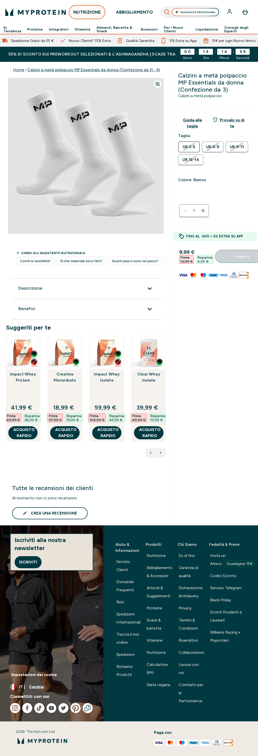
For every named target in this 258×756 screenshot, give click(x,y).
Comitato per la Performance (191, 693)
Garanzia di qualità (188, 571)
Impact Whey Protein (23, 377)
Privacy (185, 608)
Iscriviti (28, 562)
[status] (194, 211)
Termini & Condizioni (188, 624)
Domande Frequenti (125, 586)
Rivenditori (188, 640)
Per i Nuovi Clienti (173, 29)
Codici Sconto (223, 576)
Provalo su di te (232, 123)
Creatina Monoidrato (65, 377)
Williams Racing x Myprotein (225, 636)
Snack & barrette (154, 624)
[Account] (230, 12)
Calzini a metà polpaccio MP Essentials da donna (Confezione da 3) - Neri (96, 70)
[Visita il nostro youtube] (51, 708)
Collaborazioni (191, 652)
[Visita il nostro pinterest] (76, 708)
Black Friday (220, 600)
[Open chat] (88, 708)
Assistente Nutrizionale (197, 12)
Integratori (59, 29)
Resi (120, 602)
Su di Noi (187, 555)
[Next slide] (165, 400)
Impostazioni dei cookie (34, 674)
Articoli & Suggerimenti (158, 592)
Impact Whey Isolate (107, 377)
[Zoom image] (158, 84)
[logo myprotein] (35, 12)
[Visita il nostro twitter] (63, 708)
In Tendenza (12, 29)
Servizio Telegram (225, 588)
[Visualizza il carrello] (245, 12)
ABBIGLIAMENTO (134, 12)
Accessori (149, 29)
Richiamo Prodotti (124, 670)
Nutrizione (156, 555)
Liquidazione (207, 29)
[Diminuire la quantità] (184, 211)
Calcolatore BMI (157, 668)
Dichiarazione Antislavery (191, 592)
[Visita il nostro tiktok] (39, 708)
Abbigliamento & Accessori (160, 571)
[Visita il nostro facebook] (27, 708)
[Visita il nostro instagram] (15, 708)
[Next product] (161, 453)
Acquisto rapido (24, 432)
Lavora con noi (189, 668)
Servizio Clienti (123, 565)
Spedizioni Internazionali (128, 618)
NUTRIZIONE (87, 12)
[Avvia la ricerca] (167, 12)
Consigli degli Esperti (236, 29)
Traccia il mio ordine (127, 638)
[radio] (189, 146)
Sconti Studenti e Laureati (226, 616)
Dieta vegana (158, 685)
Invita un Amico (231, 559)
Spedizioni (125, 654)
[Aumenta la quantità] (203, 211)
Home (18, 70)
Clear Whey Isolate (148, 377)
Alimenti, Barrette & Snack (114, 29)
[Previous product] (151, 453)
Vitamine (82, 29)
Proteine (35, 29)
